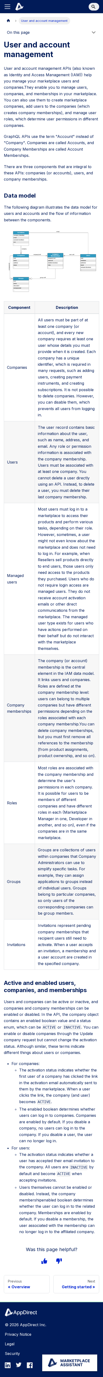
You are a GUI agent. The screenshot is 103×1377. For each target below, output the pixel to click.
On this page (18, 32)
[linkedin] (9, 1366)
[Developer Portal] (17, 7)
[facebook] (31, 1366)
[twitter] (20, 1366)
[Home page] (8, 20)
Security (12, 1353)
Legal (9, 1344)
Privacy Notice (18, 1334)
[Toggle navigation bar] (7, 6)
